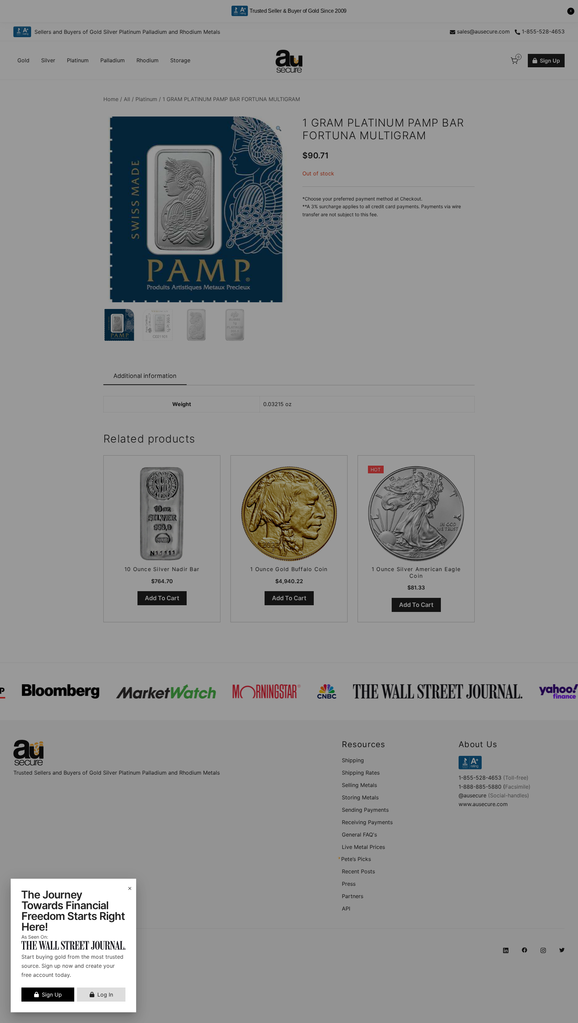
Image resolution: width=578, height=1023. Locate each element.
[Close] (130, 888)
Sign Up (52, 994)
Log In (105, 994)
